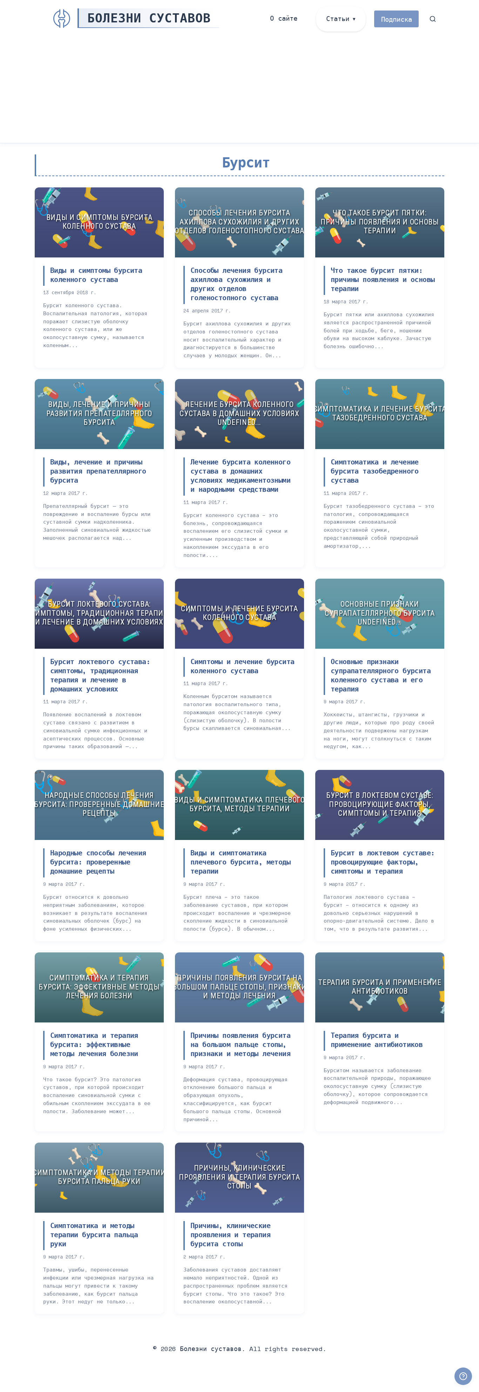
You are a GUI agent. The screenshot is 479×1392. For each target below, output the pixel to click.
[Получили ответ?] (463, 1376)
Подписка (396, 19)
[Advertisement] (239, 90)
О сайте (283, 18)
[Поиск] (433, 19)
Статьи (337, 18)
